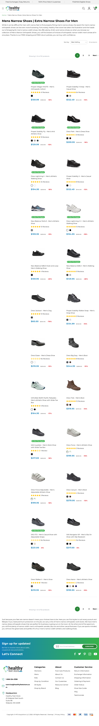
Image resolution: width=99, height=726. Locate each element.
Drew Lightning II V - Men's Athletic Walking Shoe (80, 222)
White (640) (32, 409)
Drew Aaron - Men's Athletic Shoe (79, 579)
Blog (57, 688)
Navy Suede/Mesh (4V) (76, 586)
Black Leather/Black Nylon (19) (67, 586)
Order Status (79, 685)
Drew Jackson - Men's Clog (41, 311)
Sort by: (66, 42)
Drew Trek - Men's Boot (75, 398)
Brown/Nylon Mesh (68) (73, 586)
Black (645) (35, 409)
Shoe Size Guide (80, 688)
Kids (36, 678)
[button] (3, 8)
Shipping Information (82, 678)
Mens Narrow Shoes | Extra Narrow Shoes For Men (25, 15)
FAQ (75, 692)
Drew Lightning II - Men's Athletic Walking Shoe (44, 177)
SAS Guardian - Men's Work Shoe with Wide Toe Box (43, 446)
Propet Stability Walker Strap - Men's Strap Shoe (80, 312)
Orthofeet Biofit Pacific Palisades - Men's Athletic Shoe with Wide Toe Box (44, 400)
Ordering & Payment (82, 681)
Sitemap (50, 714)
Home (4, 15)
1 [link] (77, 55)
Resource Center (61, 685)
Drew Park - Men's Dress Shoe (77, 131)
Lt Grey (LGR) (70, 185)
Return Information (81, 671)
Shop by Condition (41, 681)
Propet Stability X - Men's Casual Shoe (78, 177)
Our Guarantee (61, 681)
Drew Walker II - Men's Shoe (41, 579)
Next (95, 55)
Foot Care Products (62, 671)
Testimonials (79, 695)
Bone (35, 544)
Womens (37, 671)
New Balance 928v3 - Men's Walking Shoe (80, 267)
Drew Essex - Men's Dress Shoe (43, 355)
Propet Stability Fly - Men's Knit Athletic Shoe (43, 133)
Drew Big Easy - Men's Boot (77, 355)
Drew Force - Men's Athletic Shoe (79, 445)
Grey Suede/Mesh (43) (70, 586)
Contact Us (59, 678)
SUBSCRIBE (89, 646)
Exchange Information (83, 674)
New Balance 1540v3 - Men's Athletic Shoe (45, 222)
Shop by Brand (40, 688)
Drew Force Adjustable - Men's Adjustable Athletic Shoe (42, 491)
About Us (58, 674)
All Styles (37, 685)
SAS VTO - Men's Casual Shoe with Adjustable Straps (44, 536)
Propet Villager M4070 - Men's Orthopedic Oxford (42, 88)
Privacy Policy (60, 714)
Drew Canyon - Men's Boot (76, 490)
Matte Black (70, 544)
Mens (36, 674)
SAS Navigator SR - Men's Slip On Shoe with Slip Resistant (79, 536)
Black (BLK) (67, 185)
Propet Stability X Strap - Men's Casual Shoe (78, 88)
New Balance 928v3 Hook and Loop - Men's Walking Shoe (45, 267)
